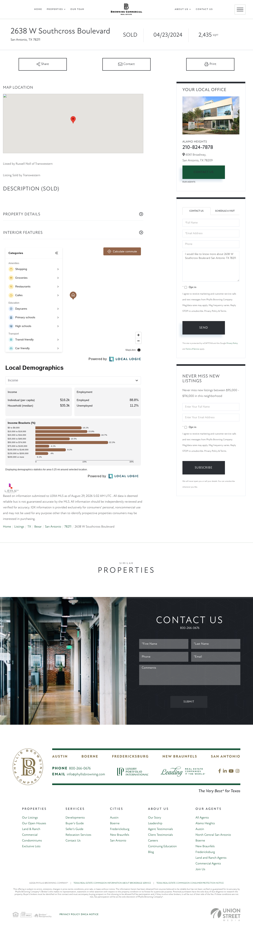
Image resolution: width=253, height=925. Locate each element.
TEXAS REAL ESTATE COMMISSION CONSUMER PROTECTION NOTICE (190, 883)
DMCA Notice (90, 914)
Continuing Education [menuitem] (162, 846)
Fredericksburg (130, 757)
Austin (60, 757)
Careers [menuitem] (153, 840)
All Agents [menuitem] (202, 817)
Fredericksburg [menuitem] (119, 829)
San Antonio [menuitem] (118, 840)
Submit (188, 701)
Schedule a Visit (225, 211)
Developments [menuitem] (75, 817)
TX (29, 526)
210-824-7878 (197, 147)
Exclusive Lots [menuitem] (31, 846)
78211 (67, 526)
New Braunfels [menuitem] (119, 835)
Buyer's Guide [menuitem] (75, 823)
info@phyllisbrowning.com (86, 774)
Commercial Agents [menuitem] (208, 863)
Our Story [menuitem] (154, 817)
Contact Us (204, 172)
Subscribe (203, 467)
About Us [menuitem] (181, 9)
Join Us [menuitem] (200, 869)
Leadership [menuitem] (155, 823)
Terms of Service (192, 349)
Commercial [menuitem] (29, 835)
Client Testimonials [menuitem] (160, 835)
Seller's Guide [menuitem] (74, 829)
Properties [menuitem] (55, 9)
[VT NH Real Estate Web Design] (225, 914)
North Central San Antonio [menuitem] (213, 835)
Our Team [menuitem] (77, 9)
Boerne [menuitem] (114, 823)
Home (7, 526)
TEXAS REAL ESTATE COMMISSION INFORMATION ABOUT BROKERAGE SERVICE (114, 883)
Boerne (89, 757)
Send (203, 327)
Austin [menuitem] (114, 817)
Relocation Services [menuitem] (78, 835)
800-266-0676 (189, 628)
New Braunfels (179, 757)
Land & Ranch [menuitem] (31, 829)
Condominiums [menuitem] (32, 840)
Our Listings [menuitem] (30, 817)
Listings (19, 526)
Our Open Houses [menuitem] (34, 823)
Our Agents (188, 182)
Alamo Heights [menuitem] (205, 823)
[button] (73, 120)
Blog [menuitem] (151, 852)
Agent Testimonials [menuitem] (160, 829)
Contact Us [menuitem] (204, 9)
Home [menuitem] (38, 9)
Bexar (38, 526)
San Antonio (53, 526)
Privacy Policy (232, 343)
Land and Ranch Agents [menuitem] (211, 857)
